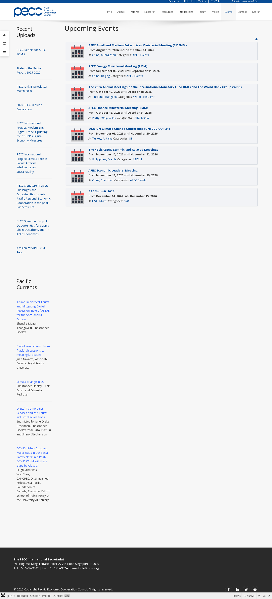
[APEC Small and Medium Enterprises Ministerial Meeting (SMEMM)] (77, 51)
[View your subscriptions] (256, 39)
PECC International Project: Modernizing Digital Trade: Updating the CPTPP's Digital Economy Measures (32, 131)
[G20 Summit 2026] (77, 197)
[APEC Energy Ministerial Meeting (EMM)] (77, 72)
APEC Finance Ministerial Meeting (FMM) (118, 108)
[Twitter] (246, 589)
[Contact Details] (4, 43)
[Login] (4, 35)
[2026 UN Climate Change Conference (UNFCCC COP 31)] (77, 135)
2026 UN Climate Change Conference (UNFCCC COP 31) (129, 129)
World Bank (140, 97)
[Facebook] (228, 589)
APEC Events (140, 55)
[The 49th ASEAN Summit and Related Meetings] (77, 155)
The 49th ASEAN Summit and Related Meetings (123, 149)
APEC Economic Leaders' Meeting (113, 170)
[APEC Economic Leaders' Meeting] (77, 176)
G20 (126, 201)
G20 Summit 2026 (101, 191)
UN (131, 138)
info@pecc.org (89, 568)
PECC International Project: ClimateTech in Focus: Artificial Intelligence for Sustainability (32, 162)
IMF (152, 97)
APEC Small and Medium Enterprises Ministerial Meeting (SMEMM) (137, 45)
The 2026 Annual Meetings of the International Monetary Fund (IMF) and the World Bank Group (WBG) (165, 87)
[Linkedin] (237, 589)
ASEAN (137, 159)
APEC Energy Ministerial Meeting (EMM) (117, 66)
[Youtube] (254, 589)
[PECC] (35, 11)
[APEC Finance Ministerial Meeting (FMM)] (77, 114)
